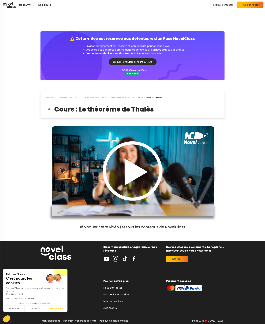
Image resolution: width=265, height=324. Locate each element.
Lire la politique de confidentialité (20, 298)
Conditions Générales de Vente (79, 320)
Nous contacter (112, 288)
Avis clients (110, 308)
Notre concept (49, 294)
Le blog (44, 288)
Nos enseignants (50, 301)
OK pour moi (56, 308)
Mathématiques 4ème (67, 98)
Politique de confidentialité (114, 320)
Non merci (14, 308)
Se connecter (251, 5)
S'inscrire (175, 259)
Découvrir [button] (25, 5)
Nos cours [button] (45, 5)
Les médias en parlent (116, 294)
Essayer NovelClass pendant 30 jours (132, 61)
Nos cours (46, 308)
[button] (6, 318)
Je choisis (35, 308)
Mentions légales (51, 320)
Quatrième (50, 98)
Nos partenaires (113, 301)
